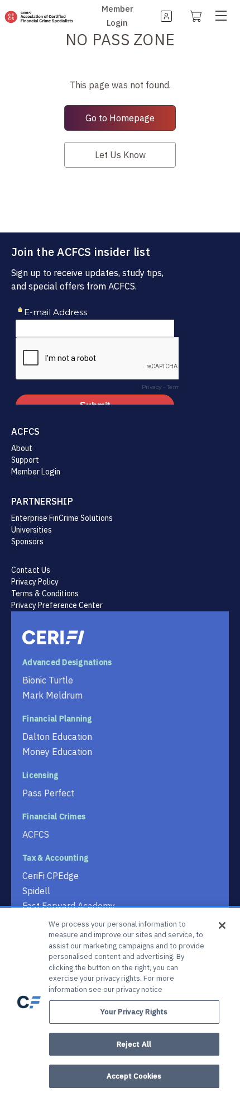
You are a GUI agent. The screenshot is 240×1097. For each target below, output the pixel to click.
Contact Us (30, 570)
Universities (31, 530)
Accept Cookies (134, 1076)
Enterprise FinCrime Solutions (62, 518)
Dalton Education (57, 736)
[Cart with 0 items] (195, 15)
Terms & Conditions (45, 593)
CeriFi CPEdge (50, 875)
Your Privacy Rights (133, 1012)
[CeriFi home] (120, 637)
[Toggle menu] (225, 15)
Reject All (134, 1044)
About (21, 448)
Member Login (35, 472)
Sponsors (27, 541)
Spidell (36, 890)
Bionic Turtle (47, 680)
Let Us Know (120, 154)
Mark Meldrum (52, 695)
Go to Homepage (120, 118)
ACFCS (35, 834)
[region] (120, 1002)
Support (25, 460)
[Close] (222, 925)
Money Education (57, 751)
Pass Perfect (48, 793)
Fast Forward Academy (68, 905)
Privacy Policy (35, 582)
